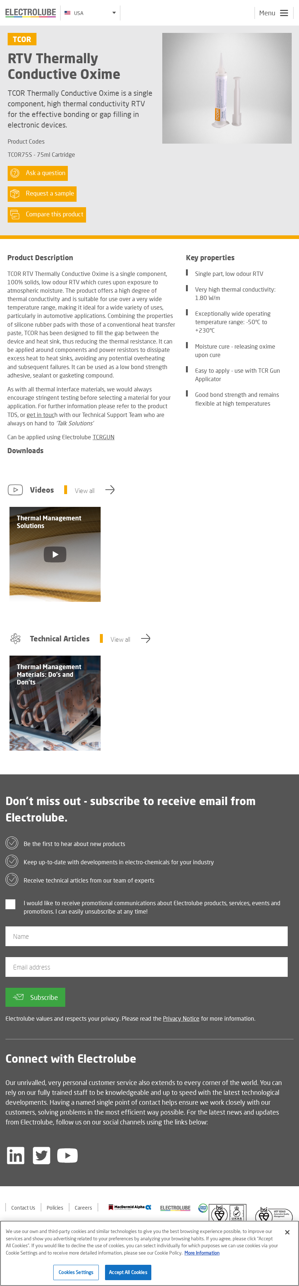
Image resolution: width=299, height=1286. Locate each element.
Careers (83, 1208)
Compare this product (55, 214)
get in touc (40, 414)
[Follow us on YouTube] (67, 1155)
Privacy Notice (181, 1018)
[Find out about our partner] (130, 1207)
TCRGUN (103, 436)
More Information (202, 1253)
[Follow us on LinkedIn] (15, 1155)
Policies (55, 1208)
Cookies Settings (76, 1272)
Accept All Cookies (128, 1272)
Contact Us (23, 1208)
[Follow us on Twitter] (41, 1155)
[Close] (287, 1232)
